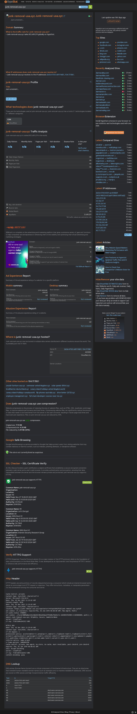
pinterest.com (105, 62)
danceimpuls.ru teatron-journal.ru (110, 150)
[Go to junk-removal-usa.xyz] (64, 16)
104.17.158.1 (69, 75)
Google (18, 440)
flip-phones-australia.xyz (45, 393)
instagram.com (123, 45)
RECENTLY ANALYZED (38, 1)
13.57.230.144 (101, 228)
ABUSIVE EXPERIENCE (69, 1)
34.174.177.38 (101, 206)
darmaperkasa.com (103, 89)
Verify (18, 554)
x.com (102, 48)
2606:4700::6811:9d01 (55, 75)
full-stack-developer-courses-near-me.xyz (45, 396)
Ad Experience (18, 275)
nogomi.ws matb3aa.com (106, 158)
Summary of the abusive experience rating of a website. (26, 313)
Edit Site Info (11, 99)
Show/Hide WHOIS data (109, 291)
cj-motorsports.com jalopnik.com (110, 174)
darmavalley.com (102, 73)
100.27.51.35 (101, 198)
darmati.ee (100, 97)
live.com (120, 59)
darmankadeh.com (103, 102)
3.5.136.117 (100, 201)
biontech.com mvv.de (105, 172)
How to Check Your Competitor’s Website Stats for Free (117, 269)
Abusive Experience (21, 308)
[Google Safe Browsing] (7, 452)
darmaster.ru (101, 92)
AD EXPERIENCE (58, 1)
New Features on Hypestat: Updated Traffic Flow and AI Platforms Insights (116, 260)
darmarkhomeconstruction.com (108, 86)
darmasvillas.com (102, 76)
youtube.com (122, 42)
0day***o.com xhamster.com (108, 169)
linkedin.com (121, 54)
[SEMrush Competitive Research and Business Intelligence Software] (15, 228)
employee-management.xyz (17, 396)
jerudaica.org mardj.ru (105, 180)
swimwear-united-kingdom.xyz (38, 386)
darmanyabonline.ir (103, 105)
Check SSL (87, 482)
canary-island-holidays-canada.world (20, 393)
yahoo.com (121, 56)
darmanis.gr (100, 100)
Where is (28, 336)
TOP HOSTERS (48, 1)
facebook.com (105, 45)
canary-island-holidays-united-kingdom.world (47, 389)
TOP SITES (28, 1)
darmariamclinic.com (104, 94)
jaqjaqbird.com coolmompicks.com (110, 153)
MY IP (87, 1)
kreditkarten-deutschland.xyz (17, 389)
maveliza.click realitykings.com (108, 148)
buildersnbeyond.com (104, 84)
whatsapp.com (123, 62)
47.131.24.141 (101, 204)
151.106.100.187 (102, 225)
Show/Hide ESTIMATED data (111, 284)
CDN (9, 120)
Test (89, 571)
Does (31, 403)
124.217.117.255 (101, 212)
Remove (103, 296)
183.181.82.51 (101, 214)
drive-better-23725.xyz (66, 393)
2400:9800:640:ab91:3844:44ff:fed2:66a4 (112, 196)
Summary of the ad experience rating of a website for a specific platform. (32, 280)
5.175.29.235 (100, 217)
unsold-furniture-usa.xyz (15, 386)
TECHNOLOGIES (80, 1)
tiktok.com (104, 51)
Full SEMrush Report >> (84, 266)
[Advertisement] (49, 54)
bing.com (103, 54)
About (78, 712)
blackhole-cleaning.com (105, 78)
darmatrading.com (103, 110)
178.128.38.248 (101, 222)
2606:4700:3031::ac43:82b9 (107, 193)
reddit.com (121, 51)
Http (13, 578)
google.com (104, 42)
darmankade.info (102, 108)
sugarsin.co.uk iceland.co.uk (107, 177)
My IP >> (128, 235)
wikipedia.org (105, 59)
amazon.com (122, 48)
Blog (66, 712)
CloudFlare (13, 123)
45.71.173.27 (100, 230)
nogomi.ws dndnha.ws (105, 161)
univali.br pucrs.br (103, 145)
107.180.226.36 (101, 220)
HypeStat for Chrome (115, 133)
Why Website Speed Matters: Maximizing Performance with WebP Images (116, 250)
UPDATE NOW (114, 21)
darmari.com (101, 81)
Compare (84, 7)
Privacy (71, 712)
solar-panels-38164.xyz (60, 386)
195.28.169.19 (101, 209)
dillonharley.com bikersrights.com (110, 164)
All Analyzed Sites (57, 712)
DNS (13, 664)
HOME (22, 1)
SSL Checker (26, 463)
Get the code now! (113, 315)
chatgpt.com (105, 56)
